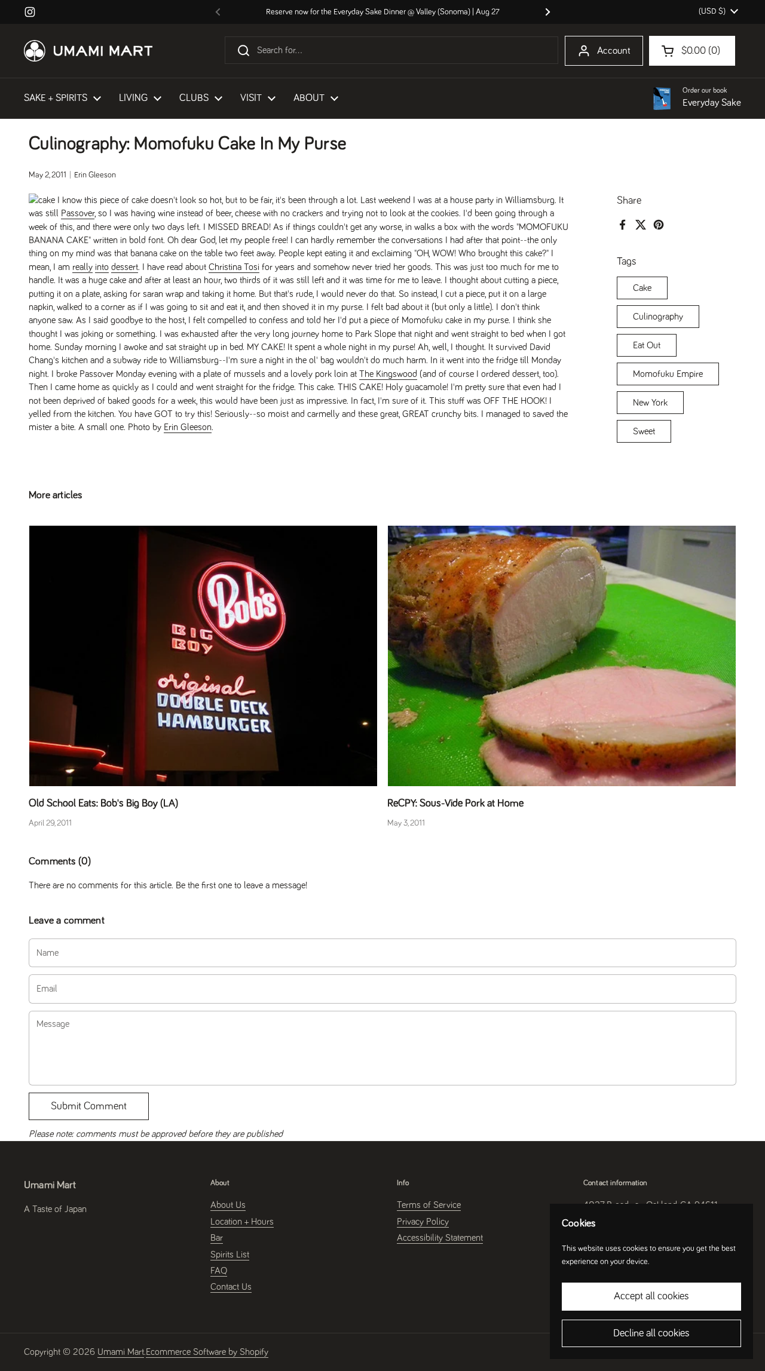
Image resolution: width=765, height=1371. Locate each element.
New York (650, 402)
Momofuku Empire (668, 374)
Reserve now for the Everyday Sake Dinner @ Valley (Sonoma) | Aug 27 (383, 12)
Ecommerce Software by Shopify (207, 1352)
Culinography (658, 316)
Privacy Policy (423, 1221)
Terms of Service (429, 1205)
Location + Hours (242, 1221)
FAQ (218, 1270)
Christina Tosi (234, 267)
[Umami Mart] (88, 51)
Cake (642, 288)
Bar (216, 1238)
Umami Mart (120, 1352)
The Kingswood (388, 374)
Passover (77, 213)
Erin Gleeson (188, 427)
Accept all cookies (651, 1296)
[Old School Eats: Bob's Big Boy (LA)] (203, 656)
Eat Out (646, 345)
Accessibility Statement (440, 1238)
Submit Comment (89, 1106)
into (102, 267)
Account (614, 51)
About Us (228, 1205)
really (82, 267)
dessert (124, 267)
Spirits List (229, 1254)
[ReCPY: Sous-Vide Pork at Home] (561, 656)
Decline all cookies (651, 1333)
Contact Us (231, 1287)
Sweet (644, 431)
